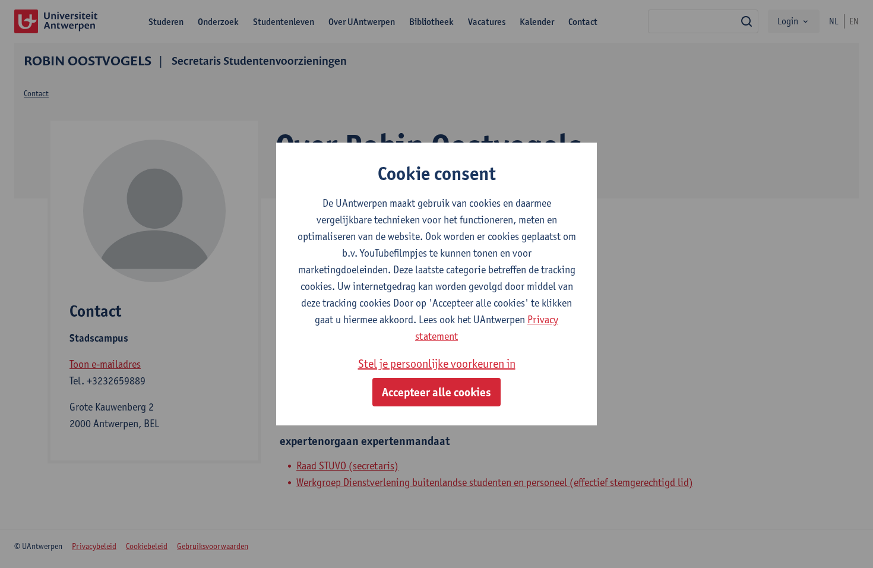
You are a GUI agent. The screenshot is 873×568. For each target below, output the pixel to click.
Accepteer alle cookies (436, 392)
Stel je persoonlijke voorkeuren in (436, 363)
